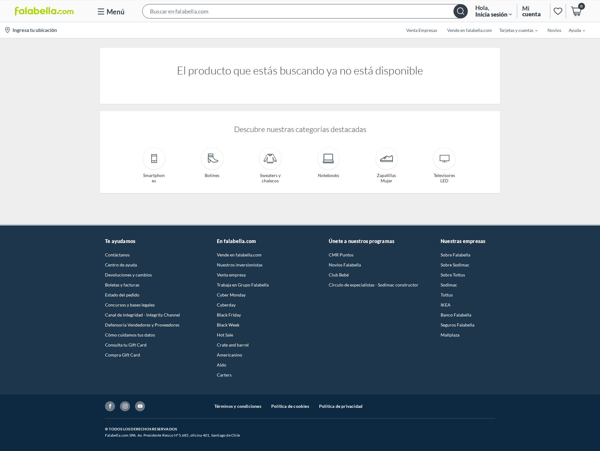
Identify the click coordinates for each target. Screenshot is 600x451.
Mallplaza (450, 334)
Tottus (447, 294)
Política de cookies (290, 406)
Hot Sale (225, 334)
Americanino (229, 354)
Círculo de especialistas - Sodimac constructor (373, 284)
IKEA (446, 304)
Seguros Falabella (457, 324)
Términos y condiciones (237, 406)
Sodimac (449, 284)
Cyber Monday (231, 294)
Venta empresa (231, 274)
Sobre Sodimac (455, 264)
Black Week (228, 324)
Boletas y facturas (122, 284)
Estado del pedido (122, 294)
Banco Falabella (456, 314)
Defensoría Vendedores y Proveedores (142, 324)
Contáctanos (117, 254)
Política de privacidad (340, 406)
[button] (305, 11)
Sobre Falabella (455, 254)
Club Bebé (339, 274)
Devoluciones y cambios (128, 274)
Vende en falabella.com (239, 254)
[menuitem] (515, 30)
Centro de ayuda (121, 264)
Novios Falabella (345, 264)
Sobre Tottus (453, 274)
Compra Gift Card (122, 354)
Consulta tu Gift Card (126, 344)
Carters (224, 375)
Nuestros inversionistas (239, 264)
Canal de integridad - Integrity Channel (142, 314)
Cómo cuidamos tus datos (130, 334)
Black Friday (229, 314)
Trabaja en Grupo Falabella (243, 284)
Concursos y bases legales (130, 304)
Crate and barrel (233, 344)
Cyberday (226, 304)
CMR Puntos (341, 254)
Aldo (221, 364)
